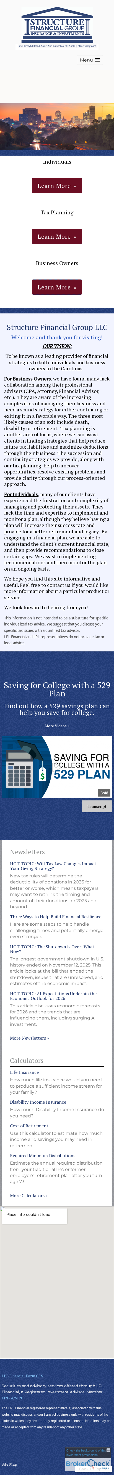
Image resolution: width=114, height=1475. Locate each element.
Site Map (9, 1464)
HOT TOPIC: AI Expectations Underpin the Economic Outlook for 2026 (53, 996)
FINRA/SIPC (13, 1398)
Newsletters (27, 851)
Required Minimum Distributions (42, 1155)
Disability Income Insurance (38, 1102)
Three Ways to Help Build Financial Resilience (55, 917)
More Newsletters (29, 1038)
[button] (90, 60)
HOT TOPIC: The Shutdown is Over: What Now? (52, 949)
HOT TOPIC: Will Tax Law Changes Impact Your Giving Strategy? (53, 866)
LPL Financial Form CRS (22, 1375)
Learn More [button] (54, 186)
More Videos (57, 726)
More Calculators (29, 1195)
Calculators (26, 1060)
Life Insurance (24, 1072)
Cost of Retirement (29, 1126)
